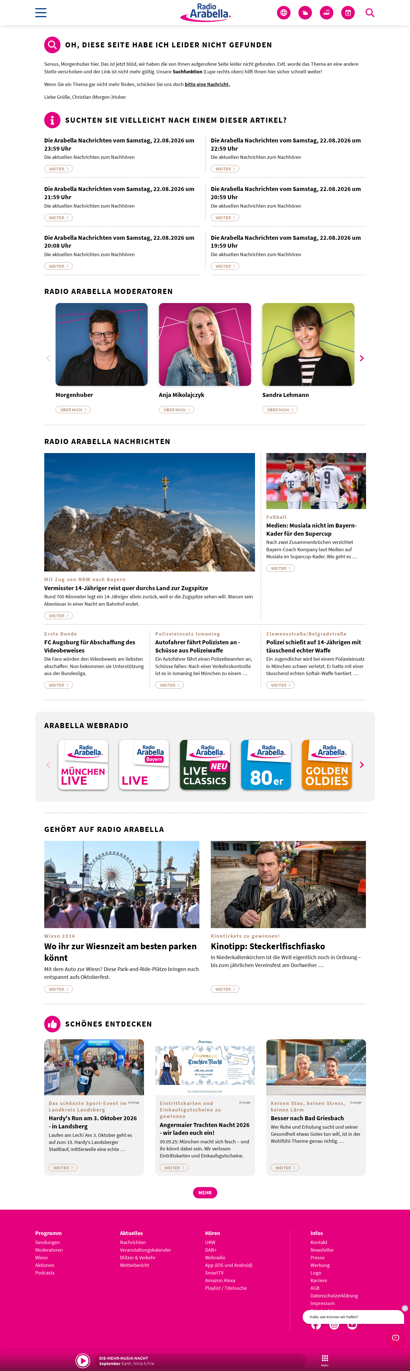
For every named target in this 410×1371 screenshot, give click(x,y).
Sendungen (47, 1242)
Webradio (215, 1257)
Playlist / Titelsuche (226, 1288)
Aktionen (44, 1265)
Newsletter (322, 1250)
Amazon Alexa (220, 1280)
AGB (315, 1288)
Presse (318, 1257)
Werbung (320, 1265)
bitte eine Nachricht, (207, 84)
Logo (316, 1272)
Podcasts (45, 1272)
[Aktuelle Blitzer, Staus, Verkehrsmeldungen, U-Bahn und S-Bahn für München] (326, 12)
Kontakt (319, 1242)
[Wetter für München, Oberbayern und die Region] (305, 12)
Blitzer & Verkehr (138, 1257)
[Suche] (370, 13)
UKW (210, 1242)
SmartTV (214, 1272)
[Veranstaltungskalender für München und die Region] (348, 12)
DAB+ (211, 1250)
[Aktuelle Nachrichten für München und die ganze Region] (284, 12)
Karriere (319, 1280)
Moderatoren (49, 1250)
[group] (83, 764)
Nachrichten (133, 1242)
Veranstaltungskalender (145, 1250)
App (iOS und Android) (228, 1265)
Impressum (323, 1303)
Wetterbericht (134, 1265)
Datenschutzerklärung (334, 1295)
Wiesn (41, 1257)
